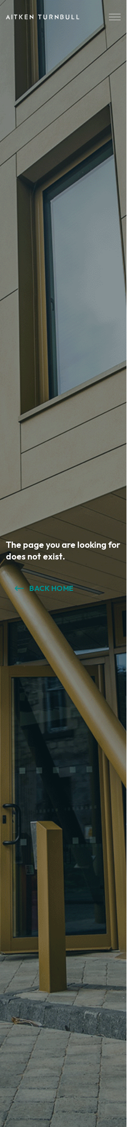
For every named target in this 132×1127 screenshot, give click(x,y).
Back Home (51, 588)
